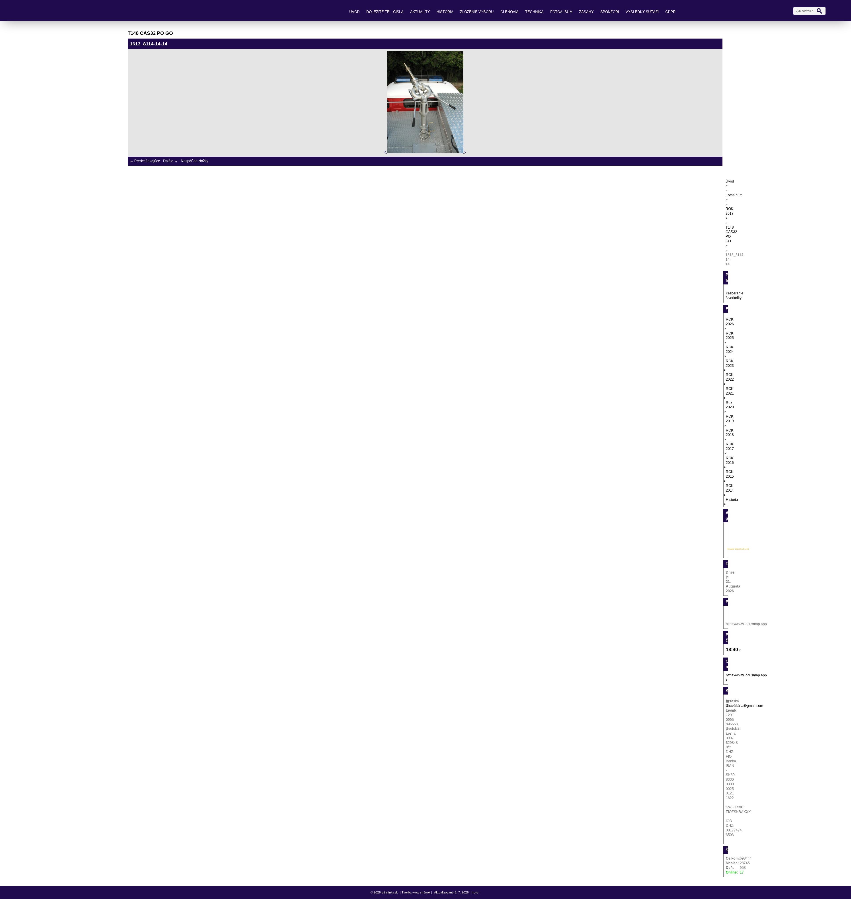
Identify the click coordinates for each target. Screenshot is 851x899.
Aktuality (420, 12)
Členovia (509, 12)
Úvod (354, 12)
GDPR (670, 12)
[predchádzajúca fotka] (385, 152)
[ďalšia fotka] (465, 152)
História (445, 12)
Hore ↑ (476, 892)
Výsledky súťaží (642, 12)
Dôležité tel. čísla (385, 12)
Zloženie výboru (477, 12)
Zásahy (586, 12)
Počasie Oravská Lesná (738, 549)
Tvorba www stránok (416, 892)
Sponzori (609, 12)
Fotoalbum (561, 12)
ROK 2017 (730, 211)
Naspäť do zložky (194, 161)
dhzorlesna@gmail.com (744, 706)
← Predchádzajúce (145, 161)
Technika (534, 12)
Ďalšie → (170, 161)
